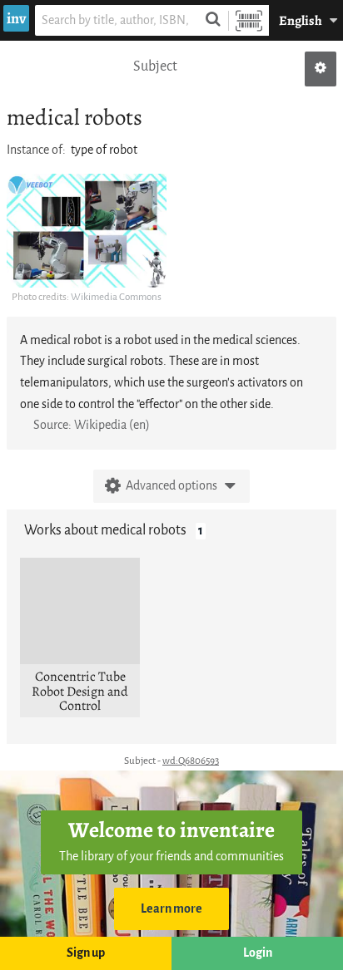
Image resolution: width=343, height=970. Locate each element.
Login (257, 953)
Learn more (171, 909)
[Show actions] (320, 69)
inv (16, 18)
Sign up (86, 953)
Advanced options (171, 486)
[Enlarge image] (87, 231)
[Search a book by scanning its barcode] (249, 20)
